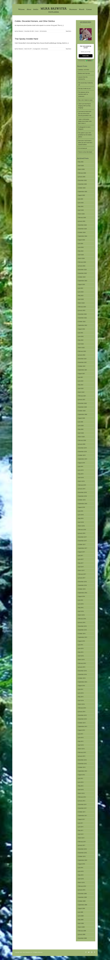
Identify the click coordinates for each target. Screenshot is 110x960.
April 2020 (81, 433)
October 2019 (81, 455)
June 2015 (81, 648)
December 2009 (82, 893)
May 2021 (80, 384)
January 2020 (81, 444)
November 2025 (82, 184)
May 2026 (80, 162)
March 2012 (81, 793)
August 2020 (81, 418)
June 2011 (81, 826)
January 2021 (81, 399)
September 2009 (82, 904)
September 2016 (82, 592)
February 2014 (82, 708)
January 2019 (81, 488)
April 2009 (81, 923)
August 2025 (81, 195)
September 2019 (82, 459)
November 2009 (82, 897)
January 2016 (81, 622)
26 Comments (43, 31)
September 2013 (82, 726)
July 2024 (80, 243)
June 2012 (81, 782)
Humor (37, 31)
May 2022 (80, 340)
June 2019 (81, 470)
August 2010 (81, 864)
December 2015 (82, 626)
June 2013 (81, 737)
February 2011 (82, 841)
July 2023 (80, 288)
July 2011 (80, 823)
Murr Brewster (19, 31)
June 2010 (81, 871)
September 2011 (82, 815)
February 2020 (82, 440)
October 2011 (81, 812)
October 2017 (81, 544)
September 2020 (82, 414)
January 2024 (81, 266)
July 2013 (80, 734)
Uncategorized (36, 49)
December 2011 (82, 804)
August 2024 (81, 240)
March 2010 (81, 882)
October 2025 (81, 188)
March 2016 (81, 615)
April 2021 (81, 388)
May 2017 (80, 563)
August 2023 (81, 284)
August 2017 (81, 552)
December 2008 (82, 938)
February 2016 (82, 618)
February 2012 (82, 797)
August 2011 (81, 819)
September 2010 (82, 860)
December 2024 (82, 225)
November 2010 (82, 852)
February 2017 (82, 574)
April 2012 (81, 789)
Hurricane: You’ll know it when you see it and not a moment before (85, 142)
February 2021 (82, 396)
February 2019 (82, 485)
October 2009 (81, 901)
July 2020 (80, 422)
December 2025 (82, 180)
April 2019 (81, 477)
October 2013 (81, 722)
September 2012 (82, 771)
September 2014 (82, 682)
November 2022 (82, 318)
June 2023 (81, 292)
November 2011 (82, 808)
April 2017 (81, 566)
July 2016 (80, 600)
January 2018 (81, 533)
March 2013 (81, 748)
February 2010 (82, 886)
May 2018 (80, 518)
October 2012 (81, 767)
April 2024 (81, 254)
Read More (68, 31)
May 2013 (80, 741)
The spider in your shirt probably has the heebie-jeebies (85, 135)
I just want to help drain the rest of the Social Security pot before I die (84, 113)
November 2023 (82, 273)
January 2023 (81, 310)
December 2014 (82, 670)
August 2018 (81, 507)
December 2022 (82, 314)
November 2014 (82, 674)
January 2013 (81, 756)
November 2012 (82, 763)
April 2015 (81, 656)
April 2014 (81, 700)
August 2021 (81, 373)
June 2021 (81, 381)
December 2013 (82, 715)
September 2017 (82, 548)
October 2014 (81, 678)
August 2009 (81, 908)
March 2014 (81, 704)
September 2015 (82, 637)
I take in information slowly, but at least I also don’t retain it (84, 121)
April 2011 (81, 834)
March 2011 (81, 838)
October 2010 (81, 856)
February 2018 (82, 529)
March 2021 (81, 392)
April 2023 (81, 299)
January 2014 (81, 711)
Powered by (82, 60)
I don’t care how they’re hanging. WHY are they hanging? (84, 105)
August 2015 (81, 641)
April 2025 (81, 210)
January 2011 (81, 845)
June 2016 (81, 604)
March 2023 (81, 303)
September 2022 (82, 325)
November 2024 (82, 228)
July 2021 (80, 377)
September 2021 (82, 370)
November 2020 (82, 407)
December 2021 (82, 358)
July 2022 (80, 332)
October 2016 (81, 589)
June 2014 (81, 693)
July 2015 (80, 644)
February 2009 (82, 930)
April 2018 (81, 522)
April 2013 (81, 745)
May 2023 (80, 295)
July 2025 (80, 199)
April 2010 (81, 878)
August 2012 (81, 774)
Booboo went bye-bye (84, 73)
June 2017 (81, 559)
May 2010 (80, 875)
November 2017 (82, 540)
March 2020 (81, 436)
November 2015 (82, 630)
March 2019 (81, 481)
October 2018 (81, 500)
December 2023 (82, 269)
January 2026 (81, 176)
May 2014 (80, 696)
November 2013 (82, 719)
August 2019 (81, 462)
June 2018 (81, 514)
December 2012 (82, 760)
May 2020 (80, 429)
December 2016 (82, 581)
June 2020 (81, 425)
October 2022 (81, 321)
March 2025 (81, 214)
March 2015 (81, 659)
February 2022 (82, 351)
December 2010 (82, 849)
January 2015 (81, 667)
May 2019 (80, 474)
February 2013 (82, 752)
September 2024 (82, 236)
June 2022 (81, 336)
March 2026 (81, 169)
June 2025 (81, 202)
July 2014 (80, 689)
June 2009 (81, 916)
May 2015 (80, 652)
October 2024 (81, 232)
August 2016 (81, 596)
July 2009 (80, 912)
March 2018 (81, 526)
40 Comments (44, 49)
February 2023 (82, 306)
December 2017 (82, 537)
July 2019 (80, 466)
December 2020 (82, 403)
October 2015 (81, 633)
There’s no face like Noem (85, 152)
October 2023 (81, 277)
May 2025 (80, 206)
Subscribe (85, 55)
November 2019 (82, 451)
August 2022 (81, 329)
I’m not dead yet (82, 148)
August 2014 (81, 685)
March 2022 (81, 347)
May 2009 (80, 919)
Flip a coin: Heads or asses (85, 100)
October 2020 (81, 410)
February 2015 (82, 663)
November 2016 (82, 585)
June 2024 (81, 247)
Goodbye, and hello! (83, 69)
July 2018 (80, 511)
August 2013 (81, 730)
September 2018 (82, 503)
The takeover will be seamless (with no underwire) (83, 94)
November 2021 (82, 362)
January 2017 (81, 578)
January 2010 (81, 890)
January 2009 (81, 934)
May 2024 (80, 251)
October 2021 (81, 366)
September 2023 (82, 280)
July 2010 (80, 867)
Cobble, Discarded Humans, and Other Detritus (35, 21)
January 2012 (81, 800)
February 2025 (82, 217)
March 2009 (81, 927)
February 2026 (82, 173)
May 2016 (80, 607)
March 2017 (81, 570)
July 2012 (80, 778)
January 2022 (81, 355)
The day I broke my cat (84, 88)
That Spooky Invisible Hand (26, 39)
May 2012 (80, 786)
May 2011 (80, 830)
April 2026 (81, 165)
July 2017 (80, 555)
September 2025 (82, 191)
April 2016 (81, 611)
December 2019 (82, 448)
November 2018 (82, 496)
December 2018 (82, 492)
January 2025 (81, 221)
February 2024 (82, 262)
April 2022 (81, 344)
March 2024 (81, 258)
